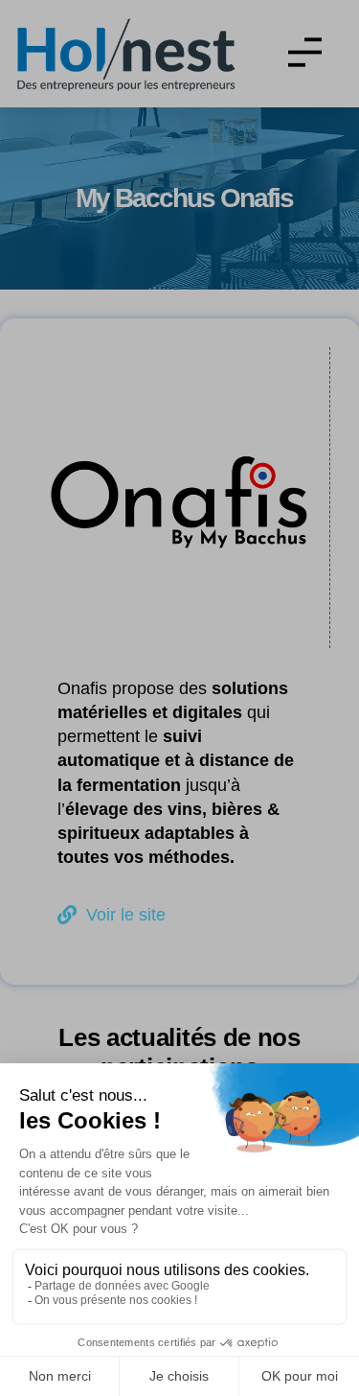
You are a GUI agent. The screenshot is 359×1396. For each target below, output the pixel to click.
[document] (179, 698)
